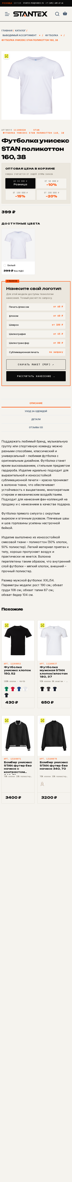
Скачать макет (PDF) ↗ (36, 364)
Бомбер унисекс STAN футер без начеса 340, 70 (54, 765)
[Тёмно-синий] (6, 695)
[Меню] (7, 14)
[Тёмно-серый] (48, 689)
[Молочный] (42, 784)
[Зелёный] (6, 689)
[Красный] (12, 689)
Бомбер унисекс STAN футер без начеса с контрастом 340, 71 (18, 769)
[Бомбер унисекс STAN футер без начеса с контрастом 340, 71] (18, 736)
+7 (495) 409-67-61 (54, 3)
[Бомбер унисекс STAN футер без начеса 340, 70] (53, 736)
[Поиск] (57, 14)
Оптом (17, 3)
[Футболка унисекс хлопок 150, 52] (18, 640)
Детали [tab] (36, 419)
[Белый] (25, 689)
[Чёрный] (42, 689)
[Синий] (19, 689)
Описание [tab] (36, 403)
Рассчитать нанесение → (36, 376)
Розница (7, 3)
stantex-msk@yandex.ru (33, 3)
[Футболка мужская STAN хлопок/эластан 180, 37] (53, 640)
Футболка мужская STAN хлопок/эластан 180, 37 (53, 672)
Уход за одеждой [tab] (36, 411)
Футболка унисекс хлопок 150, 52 (17, 670)
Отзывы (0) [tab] (36, 427)
